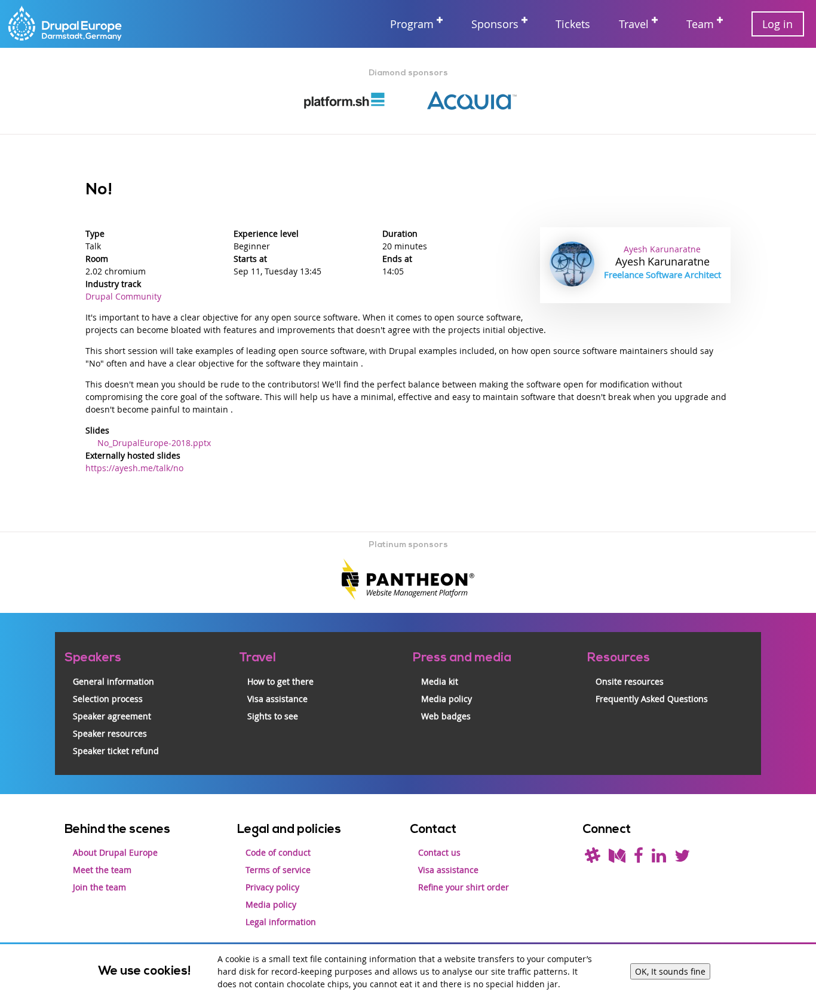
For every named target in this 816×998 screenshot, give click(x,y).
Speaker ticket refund (116, 750)
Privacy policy (272, 887)
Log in (777, 24)
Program (412, 24)
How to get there (280, 681)
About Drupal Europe (115, 852)
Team (700, 24)
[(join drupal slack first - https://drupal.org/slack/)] (592, 858)
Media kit (439, 681)
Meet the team (102, 869)
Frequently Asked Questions (652, 698)
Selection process (108, 698)
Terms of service (278, 869)
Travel (634, 24)
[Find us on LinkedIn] (659, 858)
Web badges (446, 716)
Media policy (446, 698)
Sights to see (272, 716)
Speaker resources (110, 733)
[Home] (65, 24)
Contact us (439, 852)
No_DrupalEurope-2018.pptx (154, 442)
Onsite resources (630, 681)
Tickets (573, 24)
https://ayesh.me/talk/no (134, 468)
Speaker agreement (112, 716)
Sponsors (495, 24)
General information (113, 681)
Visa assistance (277, 698)
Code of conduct (278, 852)
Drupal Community (123, 296)
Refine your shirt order (463, 887)
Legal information (281, 921)
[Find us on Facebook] (638, 858)
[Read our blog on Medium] (617, 858)
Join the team (99, 887)
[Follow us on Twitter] (682, 858)
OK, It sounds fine (670, 971)
